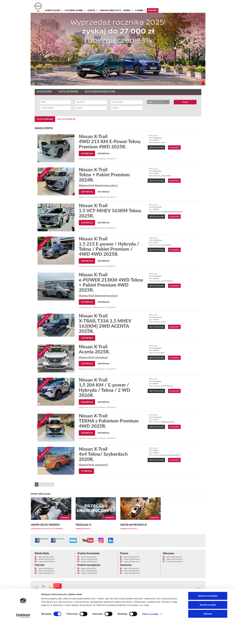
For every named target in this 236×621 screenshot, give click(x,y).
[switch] (83, 614)
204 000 (87, 261)
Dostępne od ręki (74, 10)
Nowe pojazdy (52, 10)
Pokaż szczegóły (150, 614)
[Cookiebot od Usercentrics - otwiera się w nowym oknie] (23, 616)
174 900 (87, 302)
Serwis (126, 10)
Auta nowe (44, 92)
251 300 (103, 191)
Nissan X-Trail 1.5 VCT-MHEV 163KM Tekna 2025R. (110, 211)
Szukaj (185, 102)
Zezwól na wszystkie (208, 596)
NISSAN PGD (44, 539)
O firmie (139, 10)
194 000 (87, 433)
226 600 (103, 402)
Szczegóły (174, 147)
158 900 (87, 222)
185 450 (103, 363)
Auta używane (68, 92)
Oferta (91, 10)
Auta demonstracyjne (100, 92)
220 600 (87, 402)
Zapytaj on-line (156, 147)
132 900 (87, 363)
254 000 (103, 153)
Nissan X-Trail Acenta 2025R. (94, 352)
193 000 (87, 153)
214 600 (103, 222)
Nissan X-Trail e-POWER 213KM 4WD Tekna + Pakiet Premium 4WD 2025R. (111, 285)
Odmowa (207, 614)
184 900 (87, 191)
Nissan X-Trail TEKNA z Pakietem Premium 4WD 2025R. (109, 421)
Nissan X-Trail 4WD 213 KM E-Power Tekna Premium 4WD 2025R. (110, 141)
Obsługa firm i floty (110, 10)
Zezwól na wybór (208, 605)
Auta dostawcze (66, 119)
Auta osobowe (45, 119)
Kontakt (152, 10)
